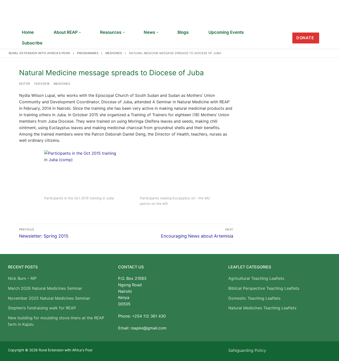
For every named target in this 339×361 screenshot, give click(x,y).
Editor (24, 83)
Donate (305, 37)
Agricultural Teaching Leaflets (256, 278)
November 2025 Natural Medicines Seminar (49, 298)
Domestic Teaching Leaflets (254, 298)
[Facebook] (327, 38)
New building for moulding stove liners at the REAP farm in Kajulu (56, 321)
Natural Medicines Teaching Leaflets (262, 307)
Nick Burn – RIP (22, 278)
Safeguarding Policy (247, 350)
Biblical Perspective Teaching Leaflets (263, 288)
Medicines (62, 83)
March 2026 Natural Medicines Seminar (45, 288)
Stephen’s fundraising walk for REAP (42, 307)
